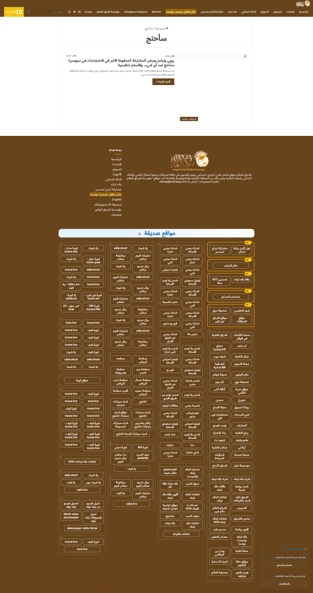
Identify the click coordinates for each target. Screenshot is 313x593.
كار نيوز (219, 381)
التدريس (242, 507)
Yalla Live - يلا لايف (71, 286)
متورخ (242, 400)
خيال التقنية (242, 356)
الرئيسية (303, 12)
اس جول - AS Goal (71, 307)
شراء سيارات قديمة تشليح (131, 433)
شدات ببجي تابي (170, 260)
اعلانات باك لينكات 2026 (82, 461)
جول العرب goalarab (142, 456)
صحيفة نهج (242, 381)
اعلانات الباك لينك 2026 (219, 520)
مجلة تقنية (241, 550)
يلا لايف (131, 468)
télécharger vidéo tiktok (82, 528)
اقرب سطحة (120, 390)
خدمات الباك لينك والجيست (192, 473)
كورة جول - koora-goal (93, 260)
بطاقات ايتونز (170, 405)
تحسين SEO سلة (219, 281)
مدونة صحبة (241, 454)
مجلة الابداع (219, 407)
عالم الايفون (242, 374)
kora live (71, 322)
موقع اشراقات (242, 319)
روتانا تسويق (241, 407)
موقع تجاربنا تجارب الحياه (170, 506)
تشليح (143, 401)
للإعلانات (100, 587)
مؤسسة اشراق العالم (108, 12)
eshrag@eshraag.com (172, 181)
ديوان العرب (192, 515)
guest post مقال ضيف (170, 471)
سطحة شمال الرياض (143, 381)
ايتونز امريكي (170, 269)
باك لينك (232, 12)
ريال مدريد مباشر (143, 267)
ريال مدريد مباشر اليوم (142, 484)
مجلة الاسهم (242, 363)
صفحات (88, 12)
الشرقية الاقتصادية (220, 365)
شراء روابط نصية (241, 488)
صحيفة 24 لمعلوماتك (135, 12)
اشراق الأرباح (219, 465)
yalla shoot (120, 248)
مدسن (220, 400)
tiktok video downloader (71, 515)
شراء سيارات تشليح (142, 413)
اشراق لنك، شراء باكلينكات (241, 498)
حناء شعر (170, 434)
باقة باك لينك (242, 279)
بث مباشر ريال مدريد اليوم (120, 458)
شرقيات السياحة (219, 456)
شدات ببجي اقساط (192, 249)
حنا (192, 445)
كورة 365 (143, 447)
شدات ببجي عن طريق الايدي (170, 337)
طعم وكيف (241, 440)
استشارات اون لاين (219, 416)
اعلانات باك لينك (192, 524)
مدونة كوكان (219, 374)
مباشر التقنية (219, 447)
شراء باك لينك (242, 479)
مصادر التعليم (220, 536)
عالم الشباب (231, 265)
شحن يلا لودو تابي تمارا (170, 350)
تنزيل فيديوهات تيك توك (93, 517)
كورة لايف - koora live (93, 424)
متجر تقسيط (170, 301)
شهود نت (219, 440)
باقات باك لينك (219, 488)
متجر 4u (192, 334)
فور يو (170, 369)
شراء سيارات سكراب (120, 403)
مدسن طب (219, 529)
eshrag (168, 56)
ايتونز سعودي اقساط (192, 282)
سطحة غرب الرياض (120, 381)
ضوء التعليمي (242, 310)
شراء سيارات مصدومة (120, 424)
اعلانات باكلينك (181, 533)
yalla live (131, 503)
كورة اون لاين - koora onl (93, 296)
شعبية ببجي (192, 405)
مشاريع (170, 515)
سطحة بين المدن (142, 370)
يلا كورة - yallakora (71, 296)
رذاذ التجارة (219, 432)
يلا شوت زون (93, 482)
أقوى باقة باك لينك (170, 496)
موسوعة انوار (242, 465)
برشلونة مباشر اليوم (120, 484)
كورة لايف (93, 330)
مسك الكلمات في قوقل (242, 336)
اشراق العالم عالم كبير (219, 509)
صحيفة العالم (220, 572)
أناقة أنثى (219, 389)
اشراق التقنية (219, 335)
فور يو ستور (170, 323)
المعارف (242, 425)
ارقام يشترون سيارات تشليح (142, 424)
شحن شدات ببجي (192, 382)
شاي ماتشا (192, 452)
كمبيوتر (277, 12)
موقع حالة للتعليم (242, 563)
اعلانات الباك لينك (219, 498)
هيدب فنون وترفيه (241, 574)
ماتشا (170, 445)
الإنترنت (290, 12)
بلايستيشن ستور (192, 414)
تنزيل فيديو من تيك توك (93, 505)
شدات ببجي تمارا (170, 249)
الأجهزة (265, 12)
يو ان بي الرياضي (219, 552)
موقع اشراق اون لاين (220, 319)
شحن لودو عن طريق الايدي (170, 396)
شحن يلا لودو (192, 394)
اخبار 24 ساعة (219, 561)
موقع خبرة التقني (242, 391)
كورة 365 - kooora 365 (93, 307)
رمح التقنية (241, 432)
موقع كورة (82, 380)
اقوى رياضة (242, 529)
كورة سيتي (120, 447)
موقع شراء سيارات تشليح (120, 413)
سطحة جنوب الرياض (143, 392)
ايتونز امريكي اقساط (170, 360)
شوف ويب (219, 356)
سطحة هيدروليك (120, 370)
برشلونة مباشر (121, 257)
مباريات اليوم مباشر (142, 257)
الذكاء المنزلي (248, 12)
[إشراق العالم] (303, 3)
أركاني (242, 447)
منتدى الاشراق (242, 518)
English (156, 12)
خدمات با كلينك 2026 (192, 506)
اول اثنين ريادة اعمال (241, 250)
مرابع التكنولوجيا (219, 347)
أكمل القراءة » (163, 81)
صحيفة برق (220, 310)
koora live (71, 269)
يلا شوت (143, 248)
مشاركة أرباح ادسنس (212, 12)
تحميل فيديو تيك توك (71, 505)
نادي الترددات (242, 414)
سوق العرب (192, 483)
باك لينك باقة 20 (170, 485)
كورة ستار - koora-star (71, 249)
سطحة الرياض (143, 360)
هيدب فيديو (219, 425)
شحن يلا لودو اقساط (170, 282)
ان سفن (241, 345)
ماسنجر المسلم (231, 296)
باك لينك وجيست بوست (242, 540)
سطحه (120, 358)
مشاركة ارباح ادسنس (220, 250)
